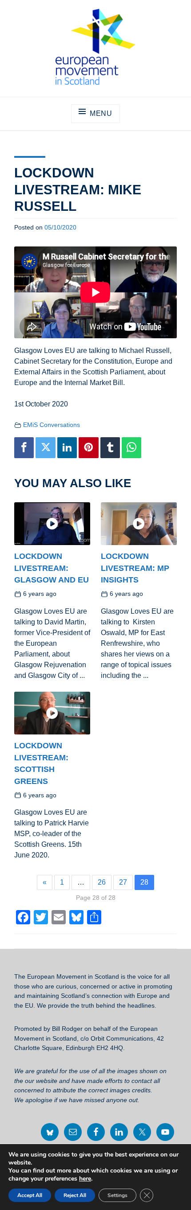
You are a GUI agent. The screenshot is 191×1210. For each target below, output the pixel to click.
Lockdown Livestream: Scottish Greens (41, 763)
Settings (117, 1195)
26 (102, 882)
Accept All (29, 1195)
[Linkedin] (67, 448)
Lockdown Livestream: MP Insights (135, 568)
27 (123, 882)
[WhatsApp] (131, 448)
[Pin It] (88, 448)
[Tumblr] (110, 448)
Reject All (75, 1195)
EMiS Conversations (51, 424)
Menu (101, 113)
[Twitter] (45, 448)
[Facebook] (24, 448)
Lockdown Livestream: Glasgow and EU (51, 568)
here (85, 1179)
